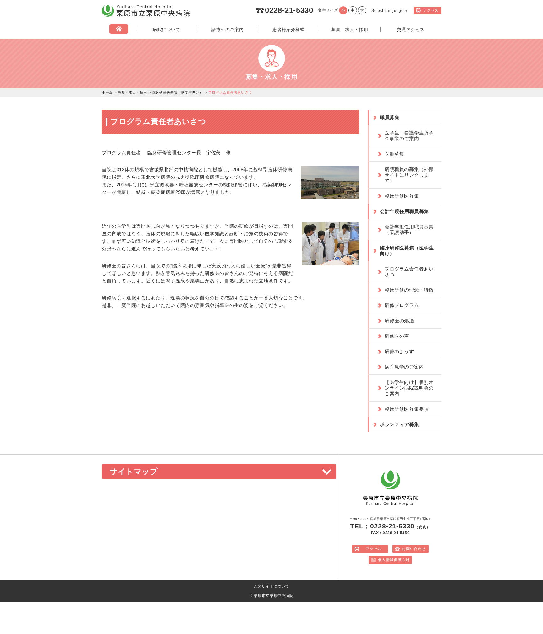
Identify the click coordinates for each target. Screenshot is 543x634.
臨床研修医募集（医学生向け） (177, 92)
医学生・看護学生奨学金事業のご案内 (409, 135)
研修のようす (399, 351)
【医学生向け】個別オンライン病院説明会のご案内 (409, 388)
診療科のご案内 (227, 29)
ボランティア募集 (399, 424)
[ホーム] (119, 29)
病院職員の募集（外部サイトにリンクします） (409, 175)
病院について (166, 29)
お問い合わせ (414, 549)
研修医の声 (397, 336)
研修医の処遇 (399, 320)
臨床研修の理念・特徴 (409, 289)
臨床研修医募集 (402, 196)
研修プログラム (402, 305)
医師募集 (394, 153)
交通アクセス (411, 29)
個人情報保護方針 (394, 560)
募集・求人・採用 (349, 29)
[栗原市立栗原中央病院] (146, 15)
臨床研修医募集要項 (407, 409)
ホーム (107, 92)
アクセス (373, 549)
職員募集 (389, 117)
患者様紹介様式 (288, 29)
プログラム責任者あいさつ (409, 271)
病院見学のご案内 (404, 366)
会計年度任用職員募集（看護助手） (409, 229)
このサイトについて (271, 586)
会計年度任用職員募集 (404, 211)
